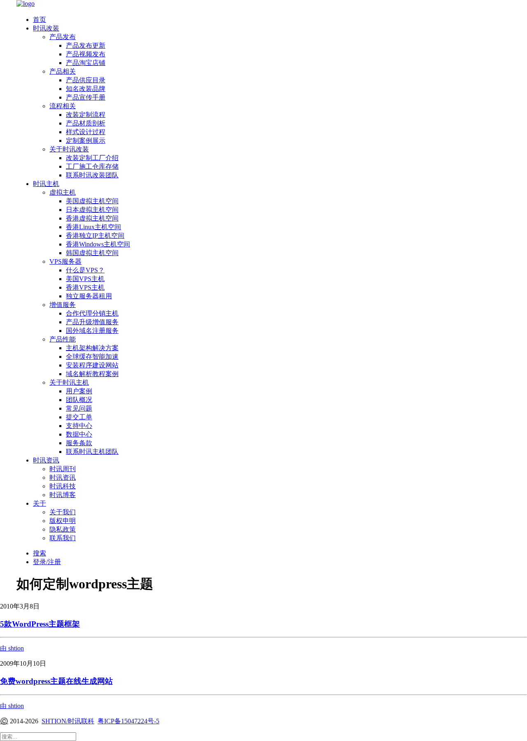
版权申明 (62, 520)
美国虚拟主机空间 (92, 200)
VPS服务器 (65, 261)
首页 (39, 19)
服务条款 (79, 442)
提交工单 (79, 416)
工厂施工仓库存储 (92, 166)
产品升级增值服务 (92, 321)
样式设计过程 (85, 131)
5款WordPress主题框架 (40, 624)
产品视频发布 (85, 54)
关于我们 (62, 512)
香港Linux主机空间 (93, 226)
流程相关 (62, 105)
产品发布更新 (85, 45)
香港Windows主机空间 (98, 244)
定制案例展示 (85, 140)
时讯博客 (62, 494)
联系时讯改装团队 (92, 175)
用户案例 (79, 391)
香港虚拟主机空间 (92, 218)
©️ (4, 721)
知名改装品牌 (85, 88)
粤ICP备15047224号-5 (128, 721)
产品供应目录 (85, 80)
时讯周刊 (62, 468)
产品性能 (62, 339)
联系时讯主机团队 (92, 451)
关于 (39, 503)
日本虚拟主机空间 (92, 209)
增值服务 (62, 304)
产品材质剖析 (85, 123)
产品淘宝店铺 (85, 62)
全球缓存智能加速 (92, 356)
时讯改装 (46, 28)
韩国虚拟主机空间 (92, 252)
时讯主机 (46, 183)
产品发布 (62, 36)
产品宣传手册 (85, 97)
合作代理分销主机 (92, 313)
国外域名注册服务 (92, 330)
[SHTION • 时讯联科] (263, 4)
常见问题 (79, 408)
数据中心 (79, 434)
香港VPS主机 (85, 287)
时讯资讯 (46, 460)
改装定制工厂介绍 (92, 157)
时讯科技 (62, 486)
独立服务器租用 (89, 296)
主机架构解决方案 (92, 347)
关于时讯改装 (69, 149)
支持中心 (79, 425)
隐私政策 (62, 529)
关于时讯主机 (69, 382)
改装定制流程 (85, 114)
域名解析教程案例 (92, 373)
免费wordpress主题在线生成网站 (56, 681)
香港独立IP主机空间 (95, 235)
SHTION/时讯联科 (68, 721)
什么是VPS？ (85, 270)
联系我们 (62, 537)
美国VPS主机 (85, 278)
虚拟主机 (62, 192)
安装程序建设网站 (92, 365)
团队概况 (79, 399)
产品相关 (62, 71)
